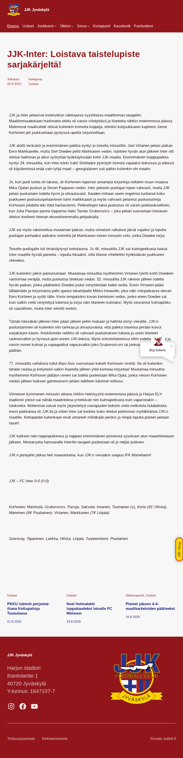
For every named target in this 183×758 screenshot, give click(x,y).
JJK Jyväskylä (36, 9)
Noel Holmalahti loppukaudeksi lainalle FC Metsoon (89, 608)
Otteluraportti (135, 595)
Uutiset (33, 84)
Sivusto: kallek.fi (163, 739)
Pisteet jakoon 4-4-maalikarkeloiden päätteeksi (150, 606)
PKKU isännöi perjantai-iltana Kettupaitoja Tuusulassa (28, 608)
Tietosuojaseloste (21, 739)
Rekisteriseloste (55, 739)
